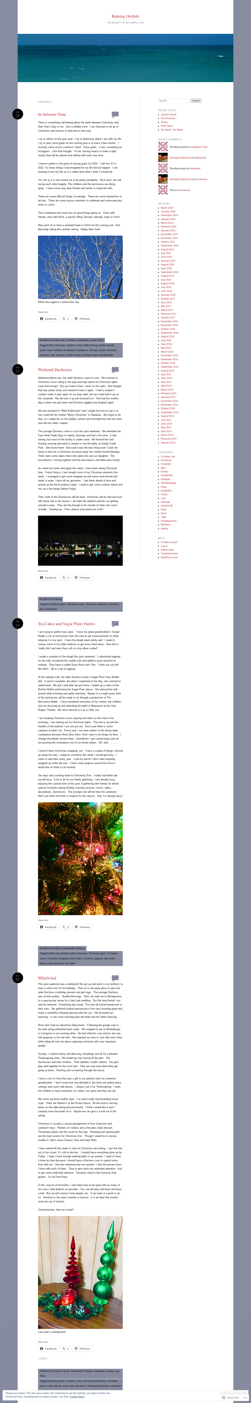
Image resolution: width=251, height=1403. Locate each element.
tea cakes (70, 963)
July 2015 (166, 374)
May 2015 (166, 382)
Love (116, 1371)
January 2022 (168, 230)
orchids (60, 355)
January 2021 (168, 260)
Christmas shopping (96, 604)
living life (44, 355)
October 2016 (168, 329)
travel (164, 513)
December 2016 (169, 321)
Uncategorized (168, 521)
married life (167, 505)
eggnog (98, 958)
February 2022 (168, 226)
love (52, 355)
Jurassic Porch (168, 114)
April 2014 (166, 431)
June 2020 (166, 268)
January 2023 (168, 219)
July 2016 (166, 340)
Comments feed (169, 553)
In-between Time (52, 114)
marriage (165, 502)
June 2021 (166, 257)
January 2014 (168, 442)
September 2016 (170, 332)
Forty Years (167, 126)
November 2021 (169, 238)
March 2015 (167, 389)
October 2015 (168, 363)
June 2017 (166, 302)
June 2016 (166, 344)
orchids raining (73, 355)
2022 (51, 345)
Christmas (71, 340)
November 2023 (169, 215)
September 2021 (170, 245)
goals (43, 350)
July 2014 (166, 420)
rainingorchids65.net (181, 157)
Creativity (166, 464)
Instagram (82, 350)
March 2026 (167, 207)
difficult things (91, 345)
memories (80, 1386)
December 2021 (169, 234)
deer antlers (76, 958)
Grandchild (68, 948)
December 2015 (169, 355)
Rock (100, 340)
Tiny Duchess (168, 118)
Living (93, 340)
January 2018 (168, 295)
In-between (70, 350)
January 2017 (168, 317)
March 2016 (167, 351)
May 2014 (166, 427)
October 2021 (168, 242)
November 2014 (169, 404)
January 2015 (168, 397)
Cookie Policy (77, 1396)
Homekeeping (168, 483)
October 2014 (168, 408)
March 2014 (167, 435)
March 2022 (167, 223)
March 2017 (167, 310)
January (93, 350)
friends (110, 345)
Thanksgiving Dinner (98, 1386)
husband (58, 350)
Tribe (42, 1376)
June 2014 (166, 423)
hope (49, 350)
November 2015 (169, 359)
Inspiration (83, 340)
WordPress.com (169, 557)
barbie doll (54, 953)
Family (65, 1371)
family (102, 345)
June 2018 (166, 291)
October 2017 (168, 298)
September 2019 (170, 272)
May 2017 (166, 306)
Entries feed (167, 549)
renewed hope (90, 355)
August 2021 (167, 249)
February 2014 (168, 438)
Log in (164, 546)
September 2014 (170, 412)
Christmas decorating (94, 1381)
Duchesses (201, 179)
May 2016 (166, 347)
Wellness (166, 524)
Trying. (164, 122)
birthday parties (56, 1381)
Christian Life (57, 340)
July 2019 (166, 279)
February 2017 (168, 313)
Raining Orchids (125, 16)
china (79, 1381)
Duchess (88, 958)
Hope (164, 487)
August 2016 (167, 336)
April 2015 (166, 385)
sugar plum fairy (55, 963)
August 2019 (167, 276)
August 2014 (167, 416)
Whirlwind (47, 978)
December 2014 (169, 401)
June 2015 (166, 378)
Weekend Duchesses (55, 369)
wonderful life (106, 355)
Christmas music (75, 604)
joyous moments (107, 350)
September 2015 (170, 366)
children (70, 345)
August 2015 (167, 370)
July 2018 (166, 287)
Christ (79, 345)
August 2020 (167, 264)
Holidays (80, 948)
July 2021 (166, 253)
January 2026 (168, 211)
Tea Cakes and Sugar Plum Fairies (66, 623)
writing (164, 528)
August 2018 (167, 283)
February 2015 (168, 393)
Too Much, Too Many (172, 129)
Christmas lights (56, 604)
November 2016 (169, 325)
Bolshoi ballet (68, 953)
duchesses (51, 609)
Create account (169, 542)
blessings (60, 345)
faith (163, 468)
